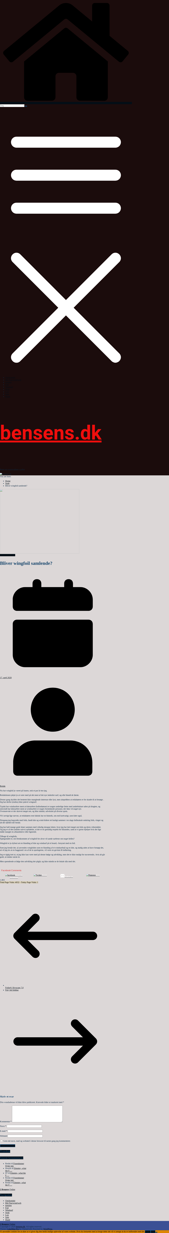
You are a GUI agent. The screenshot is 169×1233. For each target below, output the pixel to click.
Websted (3, 1136)
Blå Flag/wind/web (13, 380)
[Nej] (156, 1232)
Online (7, 1189)
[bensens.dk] (66, 103)
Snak (7, 389)
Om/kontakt (10, 377)
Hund (7, 396)
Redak (2, 786)
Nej (153, 1232)
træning (8, 382)
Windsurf (9, 387)
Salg (7, 394)
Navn (3, 1126)
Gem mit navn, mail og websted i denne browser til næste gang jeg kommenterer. (37, 1141)
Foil (7, 385)
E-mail (3, 1131)
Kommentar (5, 1121)
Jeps (148, 1232)
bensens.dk (51, 432)
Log (7, 392)
